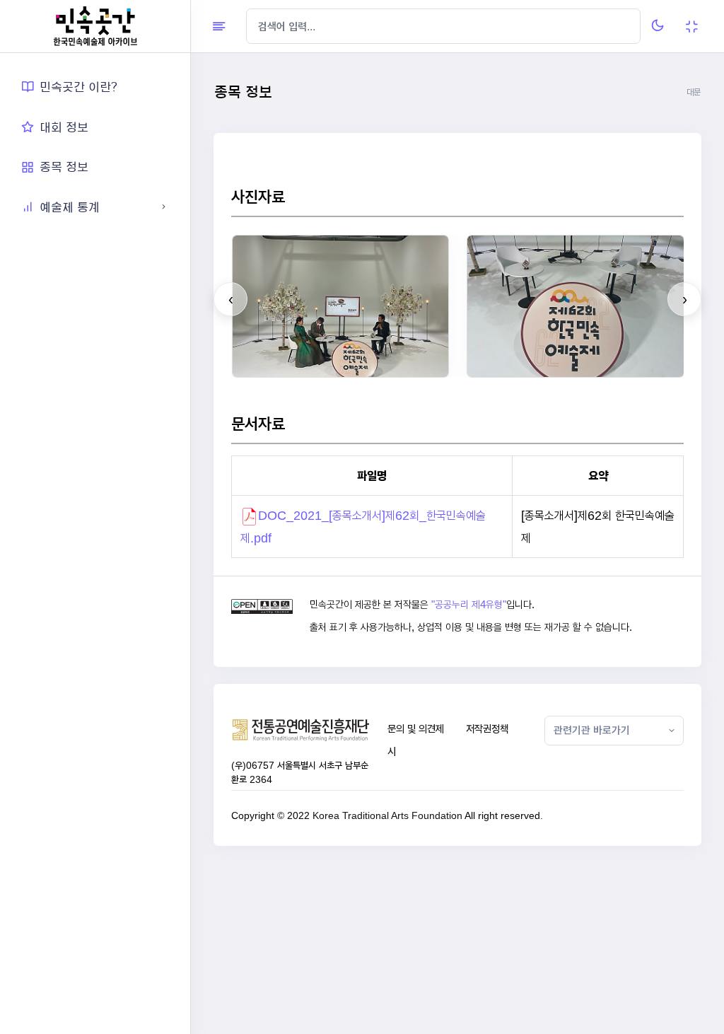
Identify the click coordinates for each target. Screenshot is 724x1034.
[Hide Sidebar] (219, 26)
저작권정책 (487, 729)
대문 (694, 92)
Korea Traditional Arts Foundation (387, 815)
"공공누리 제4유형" (468, 604)
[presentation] (230, 299)
